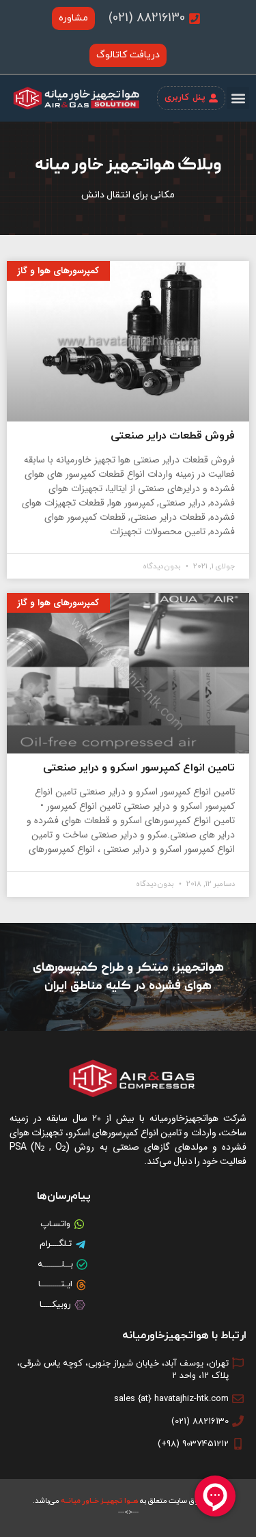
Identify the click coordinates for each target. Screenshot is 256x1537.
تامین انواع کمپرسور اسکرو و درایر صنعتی (139, 767)
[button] (238, 98)
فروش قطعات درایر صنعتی (173, 435)
